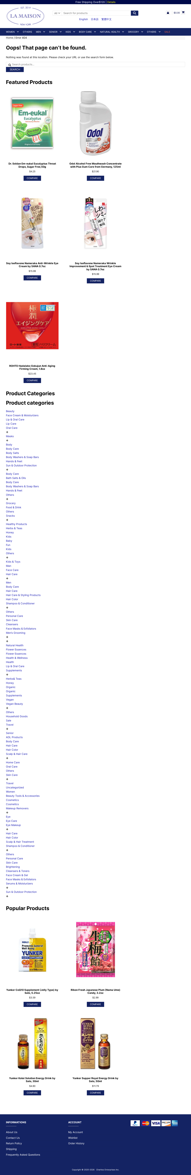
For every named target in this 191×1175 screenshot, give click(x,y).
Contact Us (13, 1137)
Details (111, 2)
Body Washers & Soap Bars (22, 457)
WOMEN (10, 31)
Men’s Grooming (15, 632)
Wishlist (72, 1137)
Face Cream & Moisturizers (22, 415)
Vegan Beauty (14, 703)
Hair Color (12, 599)
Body (9, 444)
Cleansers (12, 624)
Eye (8, 816)
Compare (32, 178)
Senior (10, 733)
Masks (10, 436)
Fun (8, 544)
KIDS (68, 31)
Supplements (14, 670)
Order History (76, 1143)
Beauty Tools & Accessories (23, 795)
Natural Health (14, 645)
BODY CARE (85, 31)
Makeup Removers (17, 808)
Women (10, 791)
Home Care (13, 762)
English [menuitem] (83, 19)
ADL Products (14, 737)
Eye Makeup (13, 825)
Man (8, 565)
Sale (8, 720)
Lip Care (11, 423)
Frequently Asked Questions (23, 1154)
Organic (11, 687)
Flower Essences (16, 649)
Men (8, 582)
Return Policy (14, 1143)
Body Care (12, 448)
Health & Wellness (17, 657)
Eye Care (11, 820)
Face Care (12, 570)
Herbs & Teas (14, 528)
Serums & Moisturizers (19, 883)
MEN (38, 31)
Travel (9, 724)
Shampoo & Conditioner (20, 603)
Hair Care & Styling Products (23, 595)
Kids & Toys (13, 561)
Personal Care (14, 615)
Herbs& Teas (13, 678)
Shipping (11, 1149)
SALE (167, 31)
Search (15, 69)
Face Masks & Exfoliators (21, 628)
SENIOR (53, 31)
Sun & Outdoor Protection (21, 465)
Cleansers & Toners (17, 871)
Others (27, 31)
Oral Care (11, 427)
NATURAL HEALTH (110, 31)
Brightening (13, 866)
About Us (11, 1132)
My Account (75, 1132)
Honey (10, 532)
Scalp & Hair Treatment (20, 841)
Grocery (133, 31)
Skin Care (12, 620)
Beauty (10, 411)
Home (9, 37)
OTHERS (151, 31)
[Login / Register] (168, 13)
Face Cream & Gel (17, 875)
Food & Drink (13, 507)
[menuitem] (83, 19)
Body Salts (12, 452)
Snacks (10, 515)
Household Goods (17, 716)
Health (10, 662)
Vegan (10, 699)
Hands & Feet (14, 461)
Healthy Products (16, 524)
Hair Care (11, 574)
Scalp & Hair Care (16, 753)
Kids (8, 536)
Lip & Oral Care (15, 419)
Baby (9, 540)
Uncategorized (15, 787)
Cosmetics (12, 800)
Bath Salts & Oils (16, 478)
